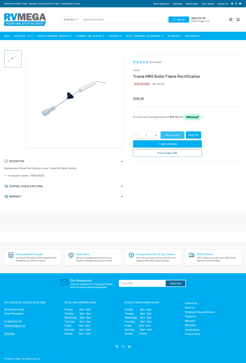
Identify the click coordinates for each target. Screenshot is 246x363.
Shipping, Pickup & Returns (200, 311)
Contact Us (223, 3)
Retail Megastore (161, 3)
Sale (6, 36)
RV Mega (16, 358)
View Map (9, 333)
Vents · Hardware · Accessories (143, 36)
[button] (141, 61)
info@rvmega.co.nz (14, 325)
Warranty (190, 320)
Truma (136, 70)
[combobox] (135, 19)
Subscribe (175, 283)
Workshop (177, 3)
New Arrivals (192, 36)
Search (181, 19)
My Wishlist (174, 36)
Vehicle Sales (192, 3)
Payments (190, 316)
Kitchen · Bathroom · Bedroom (53, 36)
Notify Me (193, 135)
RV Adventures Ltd (31, 358)
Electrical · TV (22, 36)
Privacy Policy (192, 333)
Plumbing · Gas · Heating (88, 36)
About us (189, 307)
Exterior (113, 36)
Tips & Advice (207, 3)
